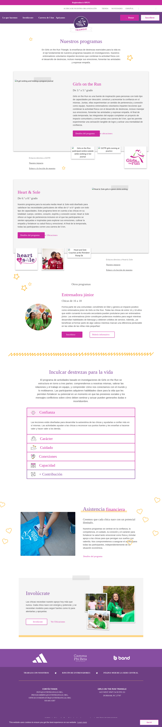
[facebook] (152, 8)
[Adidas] (40, 658)
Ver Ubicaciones (50, 235)
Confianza (47, 412)
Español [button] (130, 8)
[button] (159, 8)
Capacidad (47, 465)
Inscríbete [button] (150, 17)
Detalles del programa (85, 133)
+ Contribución (50, 474)
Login (2, 8)
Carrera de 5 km (46, 17)
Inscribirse (70, 334)
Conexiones (48, 456)
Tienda (105, 8)
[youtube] (149, 8)
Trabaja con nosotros (36, 673)
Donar (131, 17)
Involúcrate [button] (28, 17)
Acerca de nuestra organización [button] (80, 8)
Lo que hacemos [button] (9, 17)
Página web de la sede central (121, 673)
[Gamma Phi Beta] (80, 658)
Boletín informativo (100, 334)
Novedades (117, 8)
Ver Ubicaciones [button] (58, 622)
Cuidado (46, 447)
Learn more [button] (82, 722)
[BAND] (121, 658)
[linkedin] (145, 8)
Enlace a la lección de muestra (42, 168)
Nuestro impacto (36, 163)
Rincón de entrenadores (76, 673)
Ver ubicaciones (105, 133)
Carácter (46, 439)
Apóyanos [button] (60, 17)
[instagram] (141, 8)
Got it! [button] (149, 722)
